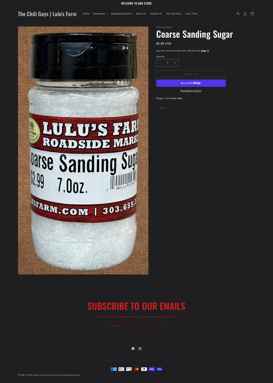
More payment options (191, 90)
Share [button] (163, 108)
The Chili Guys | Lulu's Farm (38, 375)
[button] (100, 13)
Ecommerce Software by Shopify (65, 375)
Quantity (160, 56)
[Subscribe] (161, 325)
